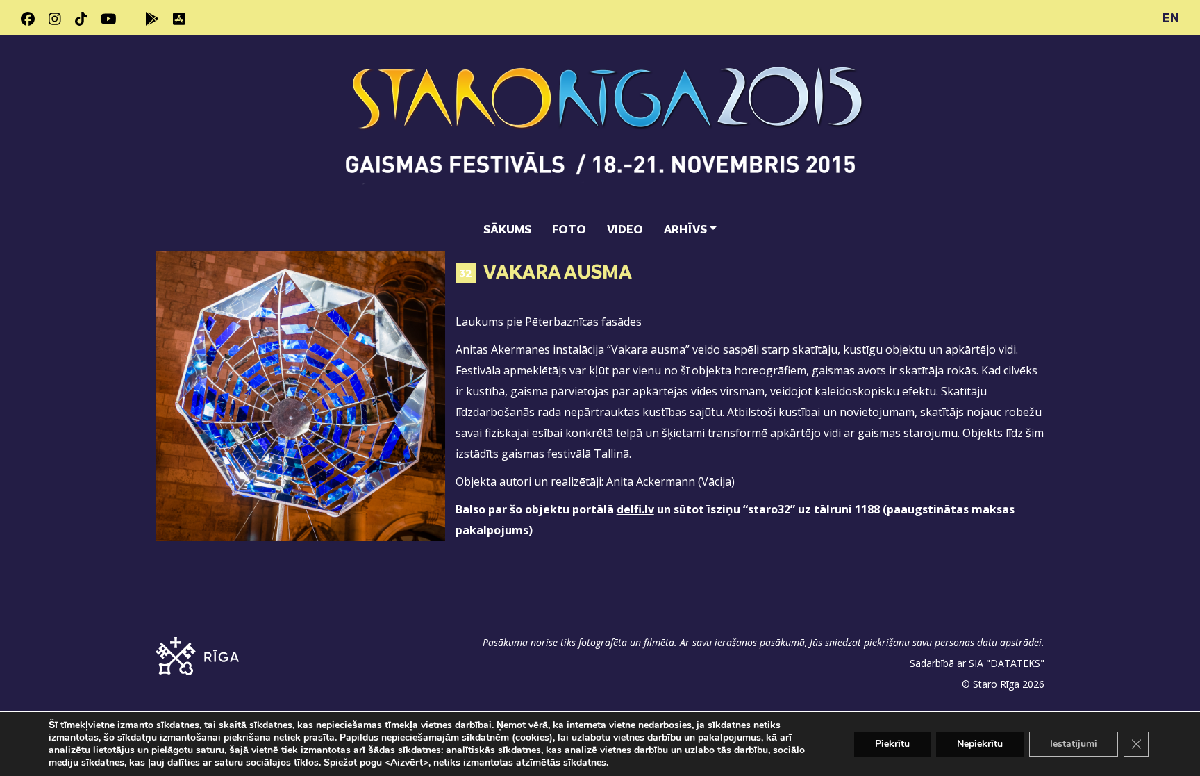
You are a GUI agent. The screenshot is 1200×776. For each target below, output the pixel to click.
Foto (569, 229)
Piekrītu (892, 743)
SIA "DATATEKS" (1006, 663)
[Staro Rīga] (600, 126)
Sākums (507, 229)
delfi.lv (635, 509)
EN (1170, 17)
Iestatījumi (1073, 743)
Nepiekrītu (980, 743)
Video (625, 229)
